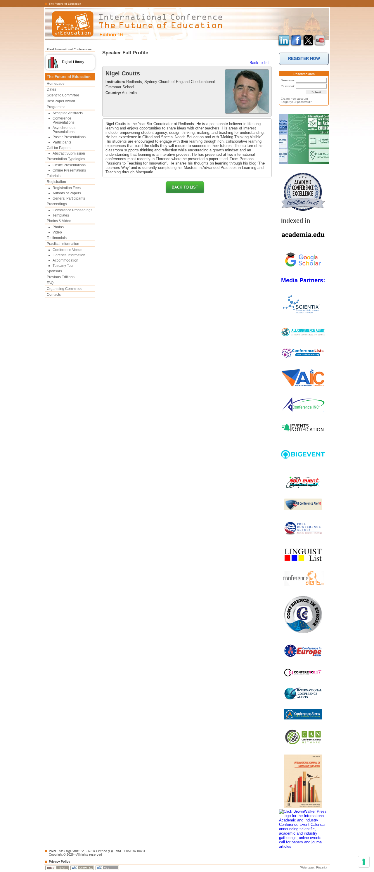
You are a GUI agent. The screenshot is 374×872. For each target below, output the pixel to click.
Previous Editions (61, 277)
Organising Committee (64, 289)
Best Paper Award (61, 101)
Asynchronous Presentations (64, 130)
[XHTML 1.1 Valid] (82, 867)
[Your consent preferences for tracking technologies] (363, 861)
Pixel (52, 851)
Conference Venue (67, 250)
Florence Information (69, 255)
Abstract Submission (69, 153)
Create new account (294, 98)
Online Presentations (69, 170)
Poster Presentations (69, 137)
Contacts (54, 295)
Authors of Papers (67, 193)
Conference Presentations (64, 120)
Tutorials (53, 176)
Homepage (56, 84)
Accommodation (65, 260)
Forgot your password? (296, 101)
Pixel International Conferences (69, 49)
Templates (61, 215)
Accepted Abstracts (68, 113)
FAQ (50, 283)
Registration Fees (67, 188)
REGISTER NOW (304, 58)
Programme (56, 107)
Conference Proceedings (72, 210)
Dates (51, 89)
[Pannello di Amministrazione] (57, 867)
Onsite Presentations (69, 165)
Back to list (259, 62)
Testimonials (57, 238)
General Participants (69, 198)
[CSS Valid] (108, 867)
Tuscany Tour (63, 266)
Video (57, 232)
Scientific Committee (63, 95)
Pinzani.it (321, 867)
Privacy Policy (59, 861)
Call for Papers (58, 148)
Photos (58, 227)
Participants (62, 142)
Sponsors (54, 271)
